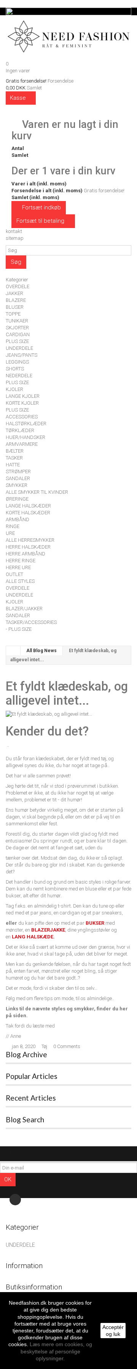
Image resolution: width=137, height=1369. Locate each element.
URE (10, 533)
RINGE (12, 526)
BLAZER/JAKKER (24, 608)
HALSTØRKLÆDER (26, 423)
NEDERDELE (19, 375)
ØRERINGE (17, 499)
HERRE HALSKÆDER (28, 547)
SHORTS (15, 369)
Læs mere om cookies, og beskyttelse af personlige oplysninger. (56, 1351)
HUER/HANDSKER (25, 437)
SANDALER (18, 478)
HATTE (13, 465)
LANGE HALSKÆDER (28, 506)
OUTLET (14, 574)
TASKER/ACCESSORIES (31, 622)
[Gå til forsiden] (13, 650)
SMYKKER (16, 485)
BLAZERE (16, 300)
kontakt (14, 231)
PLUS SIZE (17, 341)
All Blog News (41, 650)
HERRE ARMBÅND (25, 554)
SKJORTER (17, 327)
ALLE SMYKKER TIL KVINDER (37, 492)
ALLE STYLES (20, 581)
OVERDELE (17, 286)
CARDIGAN (18, 334)
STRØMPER (18, 471)
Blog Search (25, 1119)
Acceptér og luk (113, 1330)
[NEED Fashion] (68, 35)
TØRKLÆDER (20, 430)
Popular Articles (31, 1076)
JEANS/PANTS (21, 355)
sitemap (15, 238)
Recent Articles (31, 1097)
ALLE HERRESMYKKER (30, 540)
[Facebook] (15, 1199)
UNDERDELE (19, 348)
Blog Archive (26, 1054)
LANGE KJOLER (23, 396)
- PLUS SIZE (19, 629)
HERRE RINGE (20, 560)
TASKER (14, 458)
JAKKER (14, 293)
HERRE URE (18, 567)
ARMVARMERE (22, 444)
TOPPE (13, 314)
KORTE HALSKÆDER (28, 512)
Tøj (44, 1046)
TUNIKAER (17, 321)
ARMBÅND (17, 519)
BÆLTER (15, 451)
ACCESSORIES (22, 417)
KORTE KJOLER (22, 403)
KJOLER (14, 389)
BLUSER (15, 307)
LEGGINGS (17, 362)
